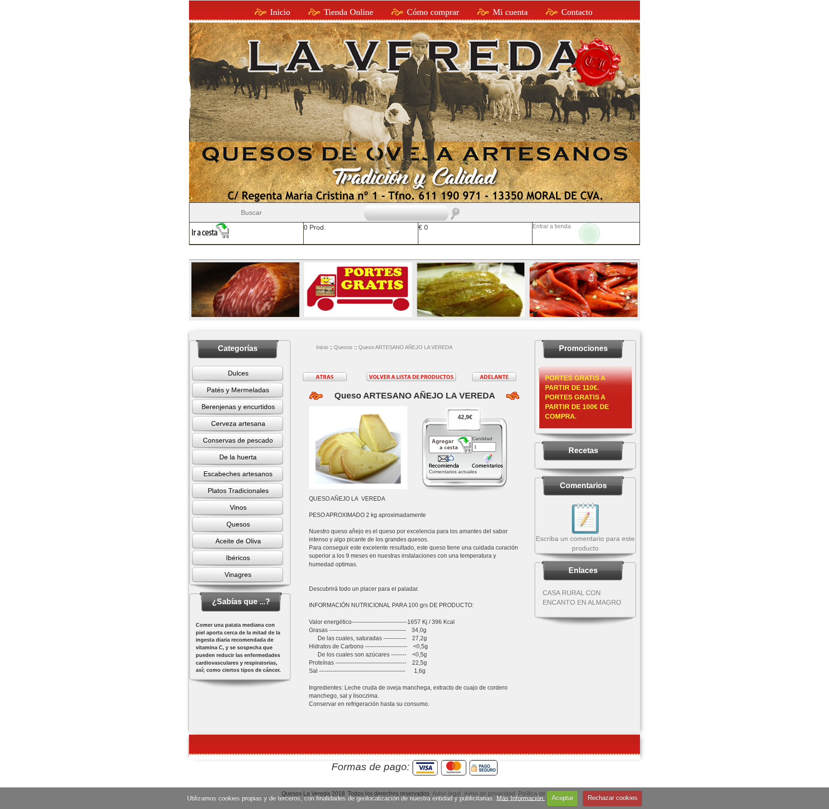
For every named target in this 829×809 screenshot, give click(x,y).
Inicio (280, 12)
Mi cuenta (510, 12)
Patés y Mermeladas (238, 390)
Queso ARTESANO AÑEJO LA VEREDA (405, 347)
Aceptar (562, 797)
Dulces (238, 373)
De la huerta (238, 457)
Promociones (583, 348)
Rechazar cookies (613, 797)
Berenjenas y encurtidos (238, 406)
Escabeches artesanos (237, 474)
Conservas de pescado (238, 440)
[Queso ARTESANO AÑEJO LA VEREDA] (358, 447)
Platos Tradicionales (238, 490)
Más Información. (521, 797)
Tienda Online (348, 12)
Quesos (238, 524)
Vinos (238, 507)
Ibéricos (238, 558)
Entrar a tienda (552, 226)
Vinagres (238, 574)
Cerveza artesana (238, 423)
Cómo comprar (433, 12)
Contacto (576, 12)
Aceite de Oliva (238, 541)
